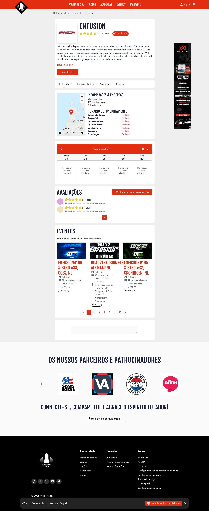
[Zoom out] (82, 101)
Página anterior (99, 217)
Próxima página (109, 217)
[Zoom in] (82, 96)
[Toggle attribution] (82, 132)
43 (119, 312)
